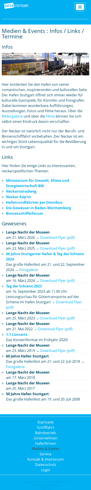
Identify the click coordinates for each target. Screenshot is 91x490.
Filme (50, 116)
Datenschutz (45, 464)
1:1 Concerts (16, 334)
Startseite (46, 422)
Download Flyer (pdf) (57, 237)
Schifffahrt (45, 427)
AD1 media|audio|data (45, 485)
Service (45, 454)
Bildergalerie (12, 116)
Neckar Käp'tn (18, 196)
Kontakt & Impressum (45, 459)
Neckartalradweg (21, 191)
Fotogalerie (28, 269)
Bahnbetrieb (45, 432)
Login (45, 469)
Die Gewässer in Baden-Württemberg (38, 207)
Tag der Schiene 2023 (24, 286)
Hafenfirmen (45, 443)
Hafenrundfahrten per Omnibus (34, 202)
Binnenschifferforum (24, 213)
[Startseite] (16, 8)
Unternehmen (45, 438)
